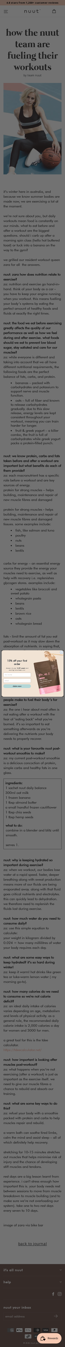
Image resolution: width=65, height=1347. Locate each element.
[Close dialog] (61, 652)
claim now (17, 686)
